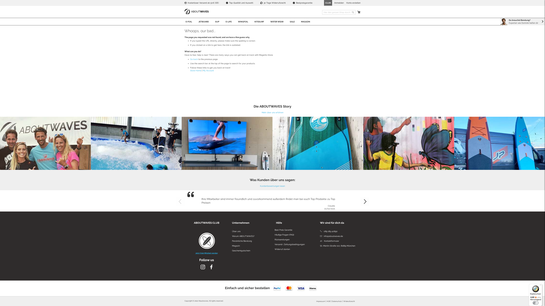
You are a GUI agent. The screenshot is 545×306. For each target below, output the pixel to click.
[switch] (535, 303)
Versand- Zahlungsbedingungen (290, 244)
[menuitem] (189, 21)
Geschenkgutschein (241, 250)
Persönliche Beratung (242, 241)
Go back (194, 59)
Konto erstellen (353, 3)
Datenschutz (337, 301)
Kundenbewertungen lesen (272, 186)
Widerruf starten (282, 249)
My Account (208, 70)
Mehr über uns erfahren (272, 112)
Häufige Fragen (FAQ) (284, 235)
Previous (180, 201)
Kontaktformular (331, 241)
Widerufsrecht (349, 301)
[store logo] (197, 11)
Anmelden (339, 3)
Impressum (320, 301)
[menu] (272, 21)
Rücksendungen (282, 239)
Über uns (236, 231)
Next (364, 201)
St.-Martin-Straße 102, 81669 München (337, 246)
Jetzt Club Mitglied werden (206, 253)
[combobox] (339, 12)
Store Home (195, 70)
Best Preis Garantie (283, 230)
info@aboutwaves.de (333, 236)
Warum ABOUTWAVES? (243, 236)
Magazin (236, 246)
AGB (328, 301)
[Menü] (540, 285)
